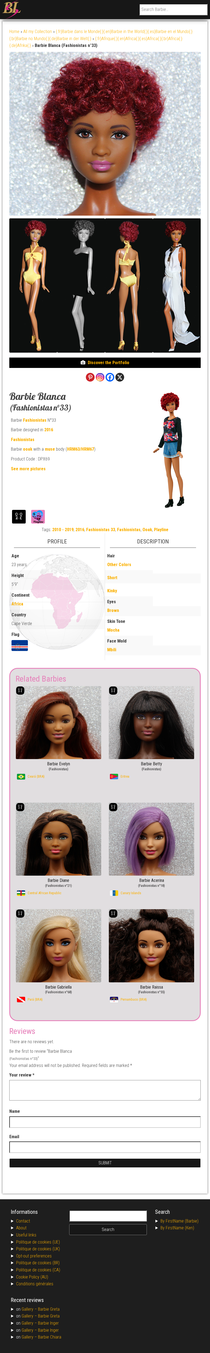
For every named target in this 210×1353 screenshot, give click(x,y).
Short (112, 577)
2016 (48, 429)
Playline (161, 529)
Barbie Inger (48, 1323)
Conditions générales (34, 1283)
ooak (27, 449)
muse (50, 449)
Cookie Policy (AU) (32, 1277)
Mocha (113, 630)
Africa (17, 603)
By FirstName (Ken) (177, 1227)
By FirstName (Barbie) (180, 1221)
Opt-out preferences (34, 1256)
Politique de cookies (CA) (38, 1269)
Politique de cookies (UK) (38, 1248)
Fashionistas (34, 420)
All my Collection (37, 31)
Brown (113, 610)
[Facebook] (110, 377)
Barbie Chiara (49, 1337)
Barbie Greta (49, 1309)
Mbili (111, 649)
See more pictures (28, 468)
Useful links (26, 1235)
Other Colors (119, 564)
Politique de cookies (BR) (38, 1262)
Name (14, 1111)
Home (14, 31)
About (21, 1227)
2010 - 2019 (63, 529)
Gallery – (30, 1309)
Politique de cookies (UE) (38, 1242)
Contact (23, 1221)
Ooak (147, 529)
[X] (119, 377)
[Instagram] (100, 377)
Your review (21, 1075)
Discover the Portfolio (108, 362)
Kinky (112, 590)
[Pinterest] (90, 377)
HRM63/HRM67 (80, 449)
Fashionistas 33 (100, 529)
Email (14, 1136)
